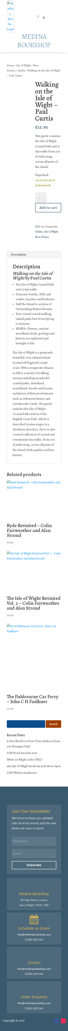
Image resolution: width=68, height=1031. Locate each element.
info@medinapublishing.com (34, 968)
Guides (21, 70)
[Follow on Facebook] (56, 1020)
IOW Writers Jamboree (22, 773)
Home (10, 65)
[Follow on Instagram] (63, 1020)
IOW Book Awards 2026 (22, 753)
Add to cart (48, 207)
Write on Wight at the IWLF (24, 760)
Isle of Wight (23, 65)
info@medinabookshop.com (34, 934)
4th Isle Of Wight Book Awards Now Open (34, 766)
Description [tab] (18, 255)
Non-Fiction (42, 237)
